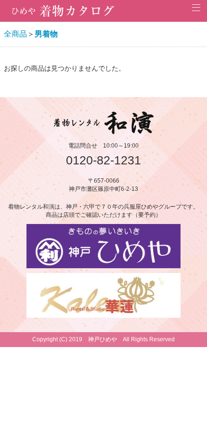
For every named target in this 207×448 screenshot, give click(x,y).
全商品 (15, 34)
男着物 (46, 34)
